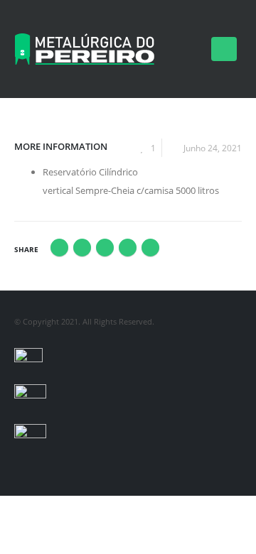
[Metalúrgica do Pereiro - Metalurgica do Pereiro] (85, 49)
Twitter (82, 247)
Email (150, 247)
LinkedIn (105, 247)
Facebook (59, 247)
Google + (128, 247)
